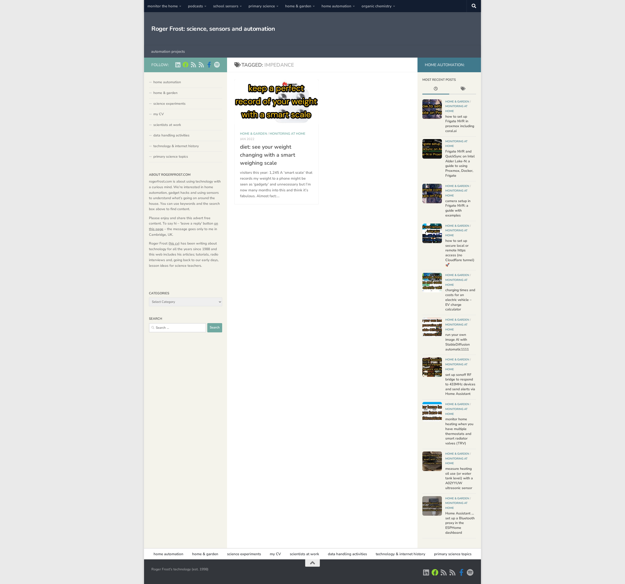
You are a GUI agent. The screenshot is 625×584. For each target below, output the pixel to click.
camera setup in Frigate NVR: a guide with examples (457, 208)
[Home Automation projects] (185, 65)
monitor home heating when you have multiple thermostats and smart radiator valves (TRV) (459, 431)
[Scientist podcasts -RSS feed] (193, 65)
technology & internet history (176, 146)
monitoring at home (287, 134)
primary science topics (170, 156)
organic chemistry (377, 6)
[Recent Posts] (435, 89)
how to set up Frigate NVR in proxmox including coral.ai (459, 123)
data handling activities (171, 135)
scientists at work (167, 125)
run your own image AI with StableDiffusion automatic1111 (457, 341)
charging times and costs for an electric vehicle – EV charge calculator (460, 300)
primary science (262, 6)
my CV (158, 114)
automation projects (168, 51)
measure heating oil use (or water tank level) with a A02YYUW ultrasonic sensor (459, 478)
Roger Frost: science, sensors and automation (213, 29)
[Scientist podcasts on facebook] (209, 65)
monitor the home (162, 6)
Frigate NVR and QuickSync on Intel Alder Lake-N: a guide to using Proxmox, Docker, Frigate (460, 163)
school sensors (225, 6)
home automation (336, 6)
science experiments (169, 103)
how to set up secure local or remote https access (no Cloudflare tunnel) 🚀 (459, 252)
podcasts (195, 6)
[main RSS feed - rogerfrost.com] (201, 65)
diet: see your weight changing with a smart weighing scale (267, 155)
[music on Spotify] (217, 65)
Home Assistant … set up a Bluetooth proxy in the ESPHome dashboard (460, 523)
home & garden (298, 6)
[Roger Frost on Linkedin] (178, 65)
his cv (174, 243)
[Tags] (462, 89)
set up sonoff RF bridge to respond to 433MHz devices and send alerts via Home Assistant (460, 384)
